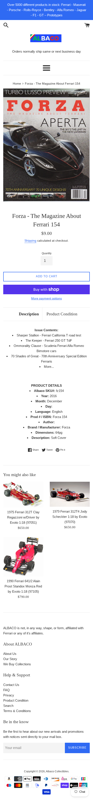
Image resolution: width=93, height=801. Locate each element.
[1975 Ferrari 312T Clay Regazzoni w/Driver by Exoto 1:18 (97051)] (23, 494)
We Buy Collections (17, 664)
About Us (9, 654)
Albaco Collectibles (57, 771)
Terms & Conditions (17, 711)
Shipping (30, 240)
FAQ (6, 690)
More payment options (46, 298)
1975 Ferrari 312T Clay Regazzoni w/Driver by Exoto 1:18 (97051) (23, 517)
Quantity (46, 253)
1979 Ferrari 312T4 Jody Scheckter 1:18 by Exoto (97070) (69, 517)
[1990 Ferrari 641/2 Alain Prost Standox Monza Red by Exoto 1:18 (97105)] (23, 556)
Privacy (8, 695)
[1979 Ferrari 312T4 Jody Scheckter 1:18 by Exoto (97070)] (70, 494)
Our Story (10, 659)
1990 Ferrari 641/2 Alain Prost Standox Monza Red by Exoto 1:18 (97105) (23, 586)
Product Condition (61, 314)
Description (29, 314)
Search (8, 705)
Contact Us (11, 685)
